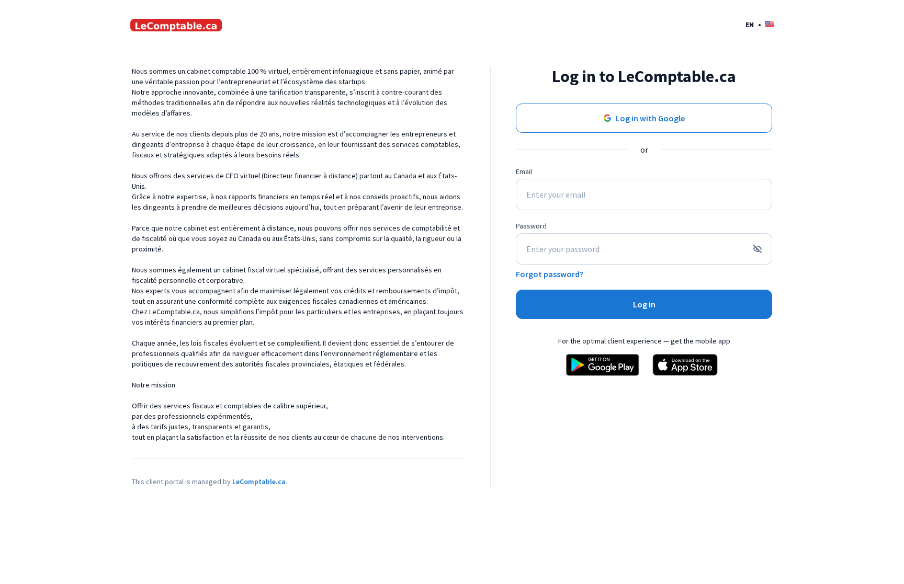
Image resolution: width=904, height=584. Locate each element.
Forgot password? (549, 274)
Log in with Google (650, 118)
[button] (759, 24)
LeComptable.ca (259, 481)
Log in (644, 304)
